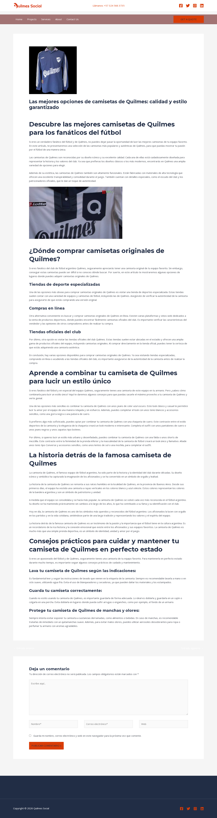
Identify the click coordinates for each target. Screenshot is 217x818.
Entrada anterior (24, 648)
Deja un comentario (39, 113)
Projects (32, 19)
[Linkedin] (202, 6)
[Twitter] (188, 6)
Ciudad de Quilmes (63, 113)
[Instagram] (195, 6)
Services (46, 19)
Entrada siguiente (192, 648)
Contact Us (73, 19)
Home (19, 19)
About (58, 19)
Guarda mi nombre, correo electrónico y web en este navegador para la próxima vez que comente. (87, 735)
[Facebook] (181, 6)
